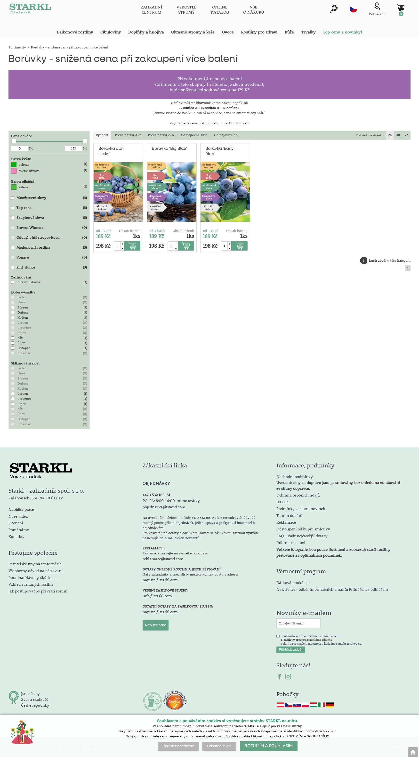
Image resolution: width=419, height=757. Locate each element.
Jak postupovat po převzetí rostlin (37, 590)
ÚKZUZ (282, 501)
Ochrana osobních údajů (298, 494)
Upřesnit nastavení (178, 746)
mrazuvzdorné (28, 282)
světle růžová (29, 171)
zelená (24, 164)
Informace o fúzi (290, 542)
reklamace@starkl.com (163, 558)
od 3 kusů (104, 231)
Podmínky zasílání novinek (300, 508)
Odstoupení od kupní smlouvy (303, 528)
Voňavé (22, 257)
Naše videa (18, 516)
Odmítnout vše (219, 746)
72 (406, 135)
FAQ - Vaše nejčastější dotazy (302, 535)
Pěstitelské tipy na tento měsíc (34, 563)
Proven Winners (29, 227)
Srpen (21, 333)
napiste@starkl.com (160, 579)
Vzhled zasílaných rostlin (30, 584)
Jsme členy (30, 693)
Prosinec (24, 353)
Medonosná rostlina (33, 247)
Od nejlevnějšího (194, 135)
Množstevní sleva (102, 186)
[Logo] (30, 10)
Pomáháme (18, 529)
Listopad (24, 348)
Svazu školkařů (34, 699)
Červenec (24, 327)
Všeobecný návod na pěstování (35, 570)
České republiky (35, 705)
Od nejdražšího (226, 135)
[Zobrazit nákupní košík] (400, 8)
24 (390, 135)
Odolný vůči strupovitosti (38, 237)
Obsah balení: (129, 231)
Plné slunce (25, 267)
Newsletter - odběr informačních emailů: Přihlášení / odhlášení (332, 589)
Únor (21, 302)
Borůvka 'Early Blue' (219, 151)
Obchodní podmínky (338, 482)
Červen (22, 322)
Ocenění (15, 522)
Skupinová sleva (30, 217)
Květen (22, 317)
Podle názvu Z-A (161, 135)
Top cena (24, 207)
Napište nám (155, 625)
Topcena (102, 176)
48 (398, 135)
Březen (22, 307)
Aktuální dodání (101, 207)
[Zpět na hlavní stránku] (413, 752)
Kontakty (16, 536)
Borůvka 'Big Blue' (169, 149)
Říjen (21, 343)
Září (20, 338)
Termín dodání (289, 515)
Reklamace (286, 522)
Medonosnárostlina (102, 165)
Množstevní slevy (31, 197)
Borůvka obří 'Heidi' (111, 151)
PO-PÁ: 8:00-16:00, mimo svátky (171, 500)
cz (353, 9)
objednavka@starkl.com (164, 506)
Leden (22, 297)
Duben (22, 312)
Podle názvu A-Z (128, 135)
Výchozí (102, 135)
